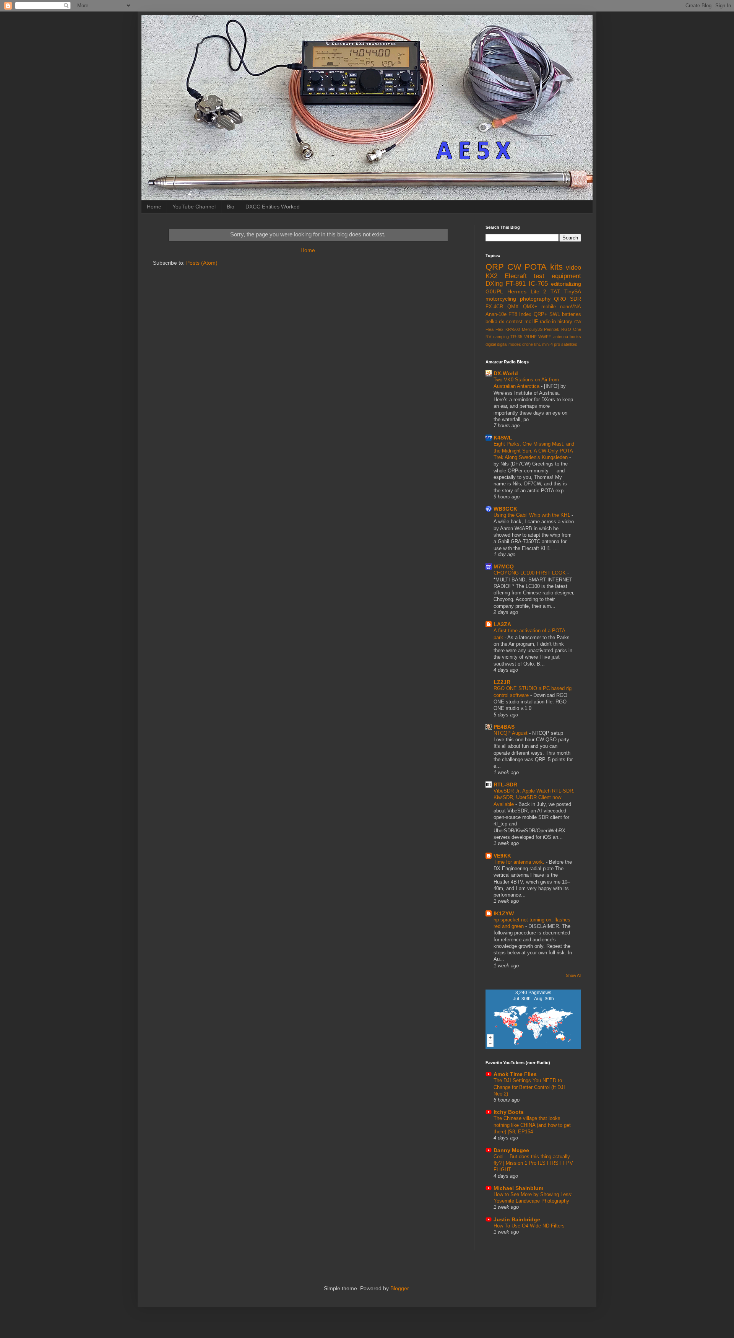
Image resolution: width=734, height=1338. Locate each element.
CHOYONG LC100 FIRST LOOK (530, 573)
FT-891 (516, 283)
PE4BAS (504, 727)
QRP (495, 267)
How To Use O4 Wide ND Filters (529, 1226)
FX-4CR (494, 306)
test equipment (557, 276)
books (575, 336)
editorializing (566, 284)
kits (556, 267)
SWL (554, 314)
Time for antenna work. (520, 862)
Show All (573, 975)
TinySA (572, 291)
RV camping (497, 336)
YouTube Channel (194, 206)
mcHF (531, 321)
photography (535, 299)
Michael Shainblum (518, 1188)
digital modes (509, 344)
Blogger (399, 1288)
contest (514, 321)
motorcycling (501, 299)
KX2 (491, 276)
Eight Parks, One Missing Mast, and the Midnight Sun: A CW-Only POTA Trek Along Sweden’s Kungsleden (534, 450)
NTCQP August (511, 733)
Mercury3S (532, 329)
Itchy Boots (509, 1112)
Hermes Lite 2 (527, 291)
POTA (536, 267)
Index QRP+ (533, 314)
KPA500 (512, 329)
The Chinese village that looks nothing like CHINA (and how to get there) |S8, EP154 (532, 1125)
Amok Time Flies (515, 1074)
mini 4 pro (551, 344)
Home (154, 206)
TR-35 (516, 336)
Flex (499, 329)
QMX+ (530, 306)
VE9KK (502, 856)
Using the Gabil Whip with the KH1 (533, 515)
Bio (230, 206)
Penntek (551, 329)
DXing (494, 283)
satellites (569, 344)
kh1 (537, 344)
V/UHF (530, 336)
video (573, 267)
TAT (555, 291)
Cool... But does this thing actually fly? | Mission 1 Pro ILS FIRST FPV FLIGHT (533, 1163)
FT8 (512, 314)
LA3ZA (502, 624)
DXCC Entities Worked (272, 206)
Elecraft (516, 276)
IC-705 (538, 283)
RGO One (571, 329)
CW (514, 267)
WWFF (544, 336)
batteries (571, 314)
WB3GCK (505, 509)
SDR (575, 299)
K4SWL (503, 438)
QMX (513, 306)
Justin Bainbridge (517, 1219)
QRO (560, 299)
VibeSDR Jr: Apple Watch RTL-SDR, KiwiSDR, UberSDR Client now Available (534, 797)
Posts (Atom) (202, 263)
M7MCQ (504, 566)
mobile (548, 306)
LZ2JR (502, 682)
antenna (560, 336)
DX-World (506, 373)
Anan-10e (496, 314)
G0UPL (494, 291)
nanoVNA (570, 306)
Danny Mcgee (511, 1150)
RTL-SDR (505, 784)
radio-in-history (556, 321)
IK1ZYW (504, 913)
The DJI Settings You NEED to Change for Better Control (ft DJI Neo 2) (529, 1087)
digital (491, 344)
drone (527, 344)
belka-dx (495, 321)
